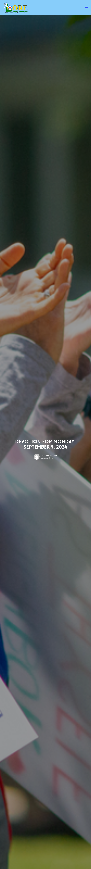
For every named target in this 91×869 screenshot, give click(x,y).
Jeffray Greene (49, 456)
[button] (86, 7)
